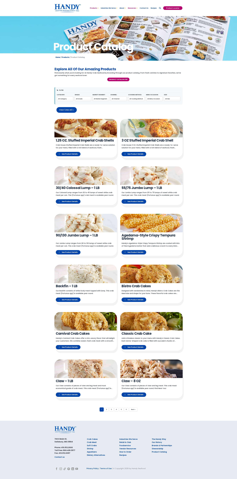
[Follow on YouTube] (76, 469)
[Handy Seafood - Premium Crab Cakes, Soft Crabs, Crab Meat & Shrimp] (68, 8)
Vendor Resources (127, 448)
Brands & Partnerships (162, 445)
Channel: (113, 95)
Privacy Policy (93, 468)
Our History (157, 442)
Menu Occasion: (152, 95)
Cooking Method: (135, 95)
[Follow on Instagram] (60, 469)
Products (93, 8)
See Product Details (70, 154)
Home (58, 57)
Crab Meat (92, 442)
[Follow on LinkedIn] (72, 469)
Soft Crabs (92, 445)
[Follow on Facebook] (56, 469)
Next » (133, 409)
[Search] (160, 8)
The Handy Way (159, 439)
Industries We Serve (108, 8)
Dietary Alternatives (96, 455)
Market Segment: (99, 95)
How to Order (125, 452)
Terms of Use (106, 468)
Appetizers (92, 452)
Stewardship (157, 448)
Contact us (60, 457)
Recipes (154, 8)
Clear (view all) (66, 110)
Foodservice (125, 445)
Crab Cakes (92, 439)
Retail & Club (125, 442)
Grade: (77, 95)
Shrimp (90, 448)
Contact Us (144, 8)
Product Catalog (159, 452)
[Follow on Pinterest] (68, 469)
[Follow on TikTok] (64, 469)
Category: (61, 95)
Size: (165, 95)
